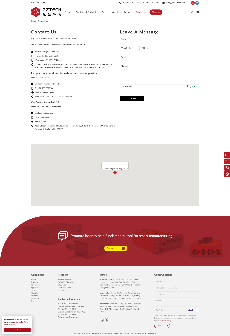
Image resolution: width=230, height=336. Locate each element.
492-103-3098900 (45, 88)
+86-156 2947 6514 (150, 3)
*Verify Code (126, 86)
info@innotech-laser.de (50, 84)
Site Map (133, 333)
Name (123, 39)
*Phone (145, 48)
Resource (34, 296)
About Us (34, 293)
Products (34, 282)
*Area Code (126, 48)
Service (33, 290)
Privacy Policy (166, 321)
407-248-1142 (44, 117)
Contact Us (112, 248)
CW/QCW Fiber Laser (66, 282)
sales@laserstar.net (48, 113)
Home (33, 279)
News (33, 301)
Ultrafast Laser (63, 290)
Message (124, 66)
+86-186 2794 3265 (53, 60)
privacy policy (18, 322)
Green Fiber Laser (64, 288)
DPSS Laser (62, 285)
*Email (123, 57)
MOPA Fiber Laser (64, 279)
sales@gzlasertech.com (175, 3)
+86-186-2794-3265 (130, 3)
